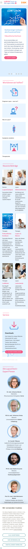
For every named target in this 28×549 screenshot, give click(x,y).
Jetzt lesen (11, 57)
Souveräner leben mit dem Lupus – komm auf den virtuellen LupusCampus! (7, 196)
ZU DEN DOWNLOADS (14, 352)
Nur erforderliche (14, 540)
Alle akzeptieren (14, 535)
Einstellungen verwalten (14, 544)
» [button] (21, 73)
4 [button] (18, 73)
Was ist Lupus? (6, 119)
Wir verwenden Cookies (12, 508)
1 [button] (11, 73)
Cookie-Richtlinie (17, 529)
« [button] (9, 73)
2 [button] (14, 73)
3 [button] (16, 73)
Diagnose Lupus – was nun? (10, 101)
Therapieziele (6, 156)
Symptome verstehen (8, 138)
